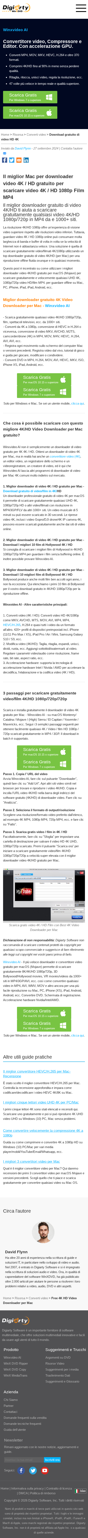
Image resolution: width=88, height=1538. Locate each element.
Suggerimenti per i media (62, 1369)
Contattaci (10, 1411)
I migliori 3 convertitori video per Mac (31, 1162)
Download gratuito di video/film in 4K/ (30, 491)
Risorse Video (54, 1363)
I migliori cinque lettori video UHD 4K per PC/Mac (41, 1102)
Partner (9, 1405)
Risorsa (18, 134)
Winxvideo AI (15, 30)
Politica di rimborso (42, 1493)
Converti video (36, 134)
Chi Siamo (11, 1399)
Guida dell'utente (15, 1429)
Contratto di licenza (59, 1488)
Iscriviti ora (52, 1460)
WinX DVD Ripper (16, 1363)
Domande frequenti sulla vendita (25, 1417)
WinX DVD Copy (15, 1369)
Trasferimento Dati (57, 1375)
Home (5, 134)
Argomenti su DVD (58, 1357)
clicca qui (77, 403)
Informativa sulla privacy (27, 1488)
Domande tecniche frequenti (22, 1423)
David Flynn (23, 148)
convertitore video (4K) (65, 456)
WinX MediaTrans (15, 1375)
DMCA (23, 1493)
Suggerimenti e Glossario (62, 1381)
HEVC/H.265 (11, 625)
